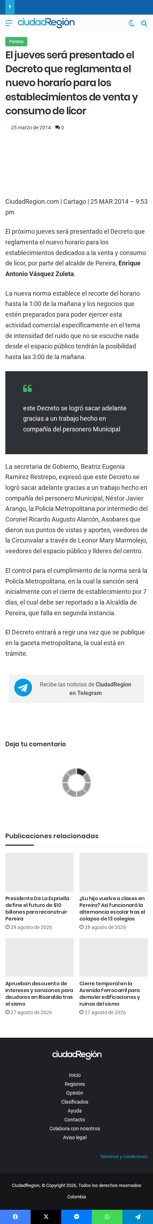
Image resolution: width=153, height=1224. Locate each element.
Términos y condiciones (124, 1156)
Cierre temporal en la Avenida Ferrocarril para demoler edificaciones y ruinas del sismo (109, 993)
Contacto (74, 1119)
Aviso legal (74, 1137)
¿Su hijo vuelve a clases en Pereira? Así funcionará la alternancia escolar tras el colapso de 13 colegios (112, 908)
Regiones (75, 1084)
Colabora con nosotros (74, 1128)
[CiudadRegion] (46, 23)
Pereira (16, 41)
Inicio (75, 1075)
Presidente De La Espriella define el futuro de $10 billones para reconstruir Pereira (37, 908)
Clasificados (74, 1102)
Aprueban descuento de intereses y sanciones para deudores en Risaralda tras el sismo (39, 993)
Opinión (74, 1093)
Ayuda (75, 1111)
